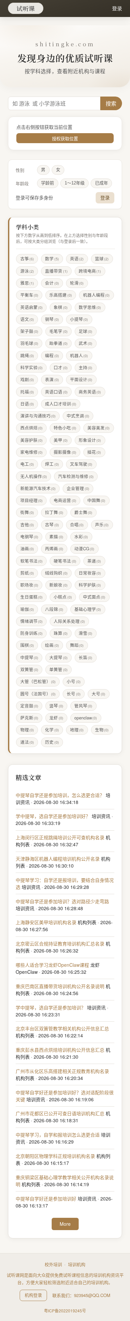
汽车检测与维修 (75, 476)
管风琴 (83, 706)
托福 (27, 392)
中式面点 (94, 597)
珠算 (60, 633)
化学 (52, 730)
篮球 (102, 259)
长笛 (85, 657)
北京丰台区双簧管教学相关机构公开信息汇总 (62, 1028)
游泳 (27, 271)
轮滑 (77, 283)
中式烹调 (78, 416)
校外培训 (53, 1264)
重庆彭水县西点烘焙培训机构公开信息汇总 (60, 1049)
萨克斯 (29, 718)
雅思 (27, 283)
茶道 (94, 561)
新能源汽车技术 (38, 488)
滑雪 (85, 633)
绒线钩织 (56, 573)
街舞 (27, 512)
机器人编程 (96, 295)
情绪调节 (31, 621)
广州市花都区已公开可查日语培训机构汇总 (60, 1113)
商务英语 (90, 392)
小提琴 (79, 319)
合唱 (77, 525)
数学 (52, 259)
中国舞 (96, 500)
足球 (85, 331)
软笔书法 (31, 561)
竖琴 (56, 706)
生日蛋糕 (31, 597)
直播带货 (56, 271)
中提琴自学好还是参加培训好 (46, 1198)
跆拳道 (58, 343)
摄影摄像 (65, 452)
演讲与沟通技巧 (38, 416)
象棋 (60, 307)
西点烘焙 (31, 428)
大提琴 (58, 657)
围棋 (27, 645)
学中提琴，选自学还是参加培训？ (51, 1007)
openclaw (85, 718)
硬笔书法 (65, 561)
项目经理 (31, 500)
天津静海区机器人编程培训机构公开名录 (58, 858)
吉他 (27, 525)
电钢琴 (29, 537)
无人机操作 (33, 476)
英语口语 (56, 392)
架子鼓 (29, 331)
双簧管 (29, 669)
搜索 (111, 104)
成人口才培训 (60, 404)
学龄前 (47, 182)
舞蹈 (77, 645)
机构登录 (33, 1295)
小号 (73, 681)
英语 (77, 259)
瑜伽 (27, 609)
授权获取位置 (65, 138)
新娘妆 (58, 585)
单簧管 (58, 669)
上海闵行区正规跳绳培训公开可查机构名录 (60, 837)
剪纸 (27, 573)
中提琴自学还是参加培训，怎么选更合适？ (60, 795)
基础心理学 (87, 609)
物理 (27, 730)
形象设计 (90, 440)
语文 (27, 319)
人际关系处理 (69, 621)
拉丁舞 (54, 512)
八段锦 (54, 609)
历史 (52, 742)
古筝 (27, 259)
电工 (27, 464)
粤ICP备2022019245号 (65, 1310)
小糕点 (63, 597)
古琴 (52, 525)
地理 (77, 730)
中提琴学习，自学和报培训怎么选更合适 (58, 1134)
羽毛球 (29, 343)
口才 (60, 368)
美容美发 (98, 428)
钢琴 (52, 319)
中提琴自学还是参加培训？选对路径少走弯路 (62, 901)
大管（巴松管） (38, 681)
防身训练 (31, 633)
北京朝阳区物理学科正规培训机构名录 (55, 1156)
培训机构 (76, 1264)
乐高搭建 (60, 295)
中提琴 (29, 657)
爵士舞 (83, 512)
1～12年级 (75, 182)
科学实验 (31, 368)
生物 (102, 730)
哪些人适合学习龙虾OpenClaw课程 (52, 964)
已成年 (101, 182)
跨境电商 (90, 271)
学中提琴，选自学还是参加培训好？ (53, 816)
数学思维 (90, 307)
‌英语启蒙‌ (31, 307)
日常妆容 (90, 573)
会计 (52, 283)
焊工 (52, 464)
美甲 (60, 440)
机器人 (79, 356)
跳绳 (27, 356)
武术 (85, 343)
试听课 (25, 8)
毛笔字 (58, 331)
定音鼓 (29, 706)
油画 (27, 549)
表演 (52, 380)
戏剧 (27, 380)
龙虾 (56, 718)
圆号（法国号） (38, 694)
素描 (56, 537)
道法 (27, 742)
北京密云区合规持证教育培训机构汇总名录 (60, 943)
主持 (85, 368)
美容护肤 (31, 440)
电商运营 (65, 500)
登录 (117, 8)
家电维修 (31, 452)
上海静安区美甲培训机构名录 (46, 922)
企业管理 (78, 488)
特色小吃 (65, 428)
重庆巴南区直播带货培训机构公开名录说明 (60, 986)
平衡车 (29, 295)
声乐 (102, 525)
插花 (94, 452)
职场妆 (29, 585)
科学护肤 (90, 585)
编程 (52, 356)
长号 (73, 694)
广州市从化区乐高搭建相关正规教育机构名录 (62, 1071)
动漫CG (84, 549)
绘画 (52, 645)
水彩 (81, 537)
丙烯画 (54, 549)
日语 (27, 404)
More (65, 1223)
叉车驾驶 (81, 464)
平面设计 (81, 380)
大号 (98, 694)
